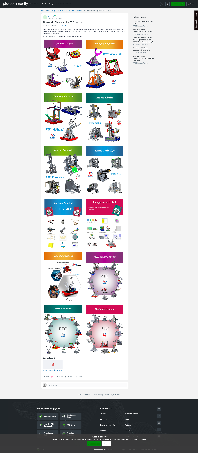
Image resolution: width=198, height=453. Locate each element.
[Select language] (167, 4)
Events (44, 4)
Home (43, 10)
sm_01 (50, 16)
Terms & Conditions (84, 395)
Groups (51, 4)
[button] (178, 4)
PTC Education (62, 10)
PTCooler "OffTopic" (140, 53)
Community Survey (196, 20)
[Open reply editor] (84, 385)
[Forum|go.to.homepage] (15, 3)
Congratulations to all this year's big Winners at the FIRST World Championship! (143, 40)
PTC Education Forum (76, 10)
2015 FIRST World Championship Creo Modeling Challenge (143, 58)
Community (51, 10)
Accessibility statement (112, 395)
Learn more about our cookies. (136, 439)
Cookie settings (98, 395)
